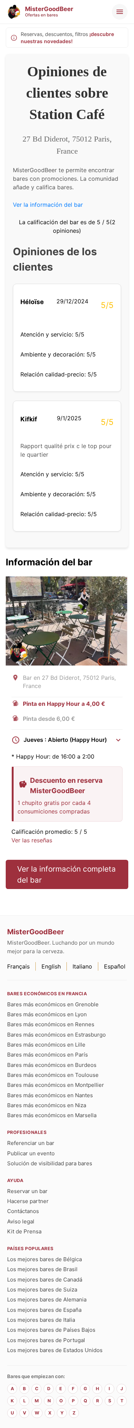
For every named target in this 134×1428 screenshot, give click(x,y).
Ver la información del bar (48, 204)
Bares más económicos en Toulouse (53, 1075)
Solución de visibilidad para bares (49, 1163)
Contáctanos (23, 1211)
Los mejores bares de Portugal (46, 1340)
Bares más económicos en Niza (46, 1105)
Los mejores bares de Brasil (42, 1269)
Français (18, 966)
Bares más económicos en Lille (46, 1044)
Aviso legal (20, 1221)
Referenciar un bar (30, 1143)
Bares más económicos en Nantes (50, 1095)
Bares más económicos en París (47, 1054)
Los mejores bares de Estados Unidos (55, 1350)
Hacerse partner (28, 1201)
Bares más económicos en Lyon (47, 1014)
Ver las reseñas (31, 840)
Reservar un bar (27, 1191)
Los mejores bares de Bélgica (44, 1259)
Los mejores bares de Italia (41, 1319)
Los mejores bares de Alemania (46, 1299)
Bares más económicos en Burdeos (51, 1065)
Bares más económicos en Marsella (51, 1115)
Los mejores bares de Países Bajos (51, 1329)
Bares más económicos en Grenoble (53, 1004)
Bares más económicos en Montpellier (55, 1085)
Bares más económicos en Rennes (50, 1024)
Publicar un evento (31, 1153)
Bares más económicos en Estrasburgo (56, 1034)
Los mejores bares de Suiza (42, 1289)
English (51, 966)
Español (114, 966)
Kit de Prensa (24, 1231)
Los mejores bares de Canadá (44, 1279)
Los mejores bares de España (44, 1309)
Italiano (82, 966)
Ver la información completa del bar (66, 874)
